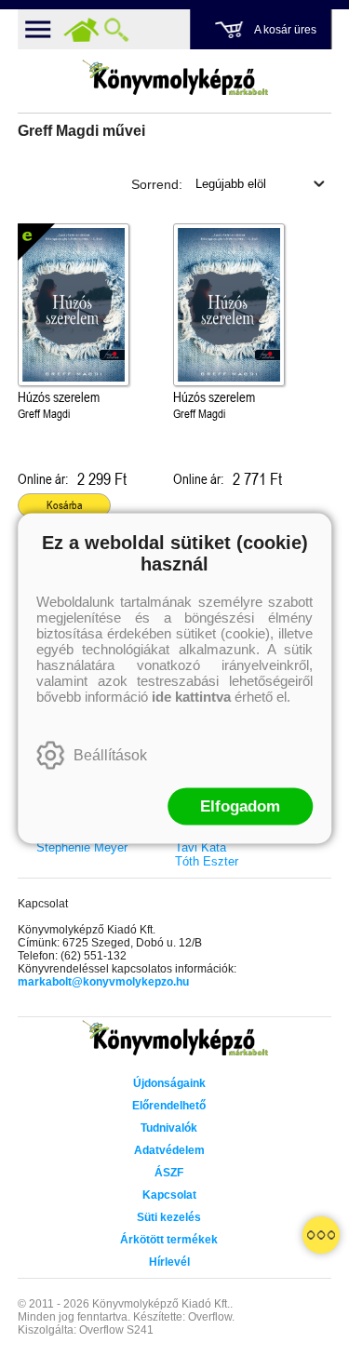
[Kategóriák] (321, 1235)
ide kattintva (191, 696)
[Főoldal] (81, 30)
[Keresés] (116, 30)
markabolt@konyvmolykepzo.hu (103, 981)
